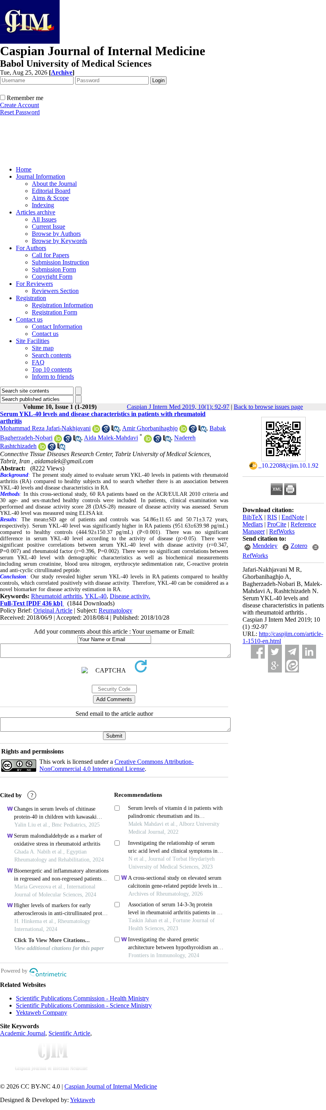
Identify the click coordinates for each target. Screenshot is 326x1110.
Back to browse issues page (268, 406)
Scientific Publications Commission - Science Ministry (84, 1005)
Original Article (52, 610)
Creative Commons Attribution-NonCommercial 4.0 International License (116, 765)
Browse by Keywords (59, 240)
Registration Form (54, 312)
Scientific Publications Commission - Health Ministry (82, 998)
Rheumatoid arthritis (56, 596)
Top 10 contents (52, 369)
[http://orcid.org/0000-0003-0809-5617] (58, 440)
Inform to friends (53, 376)
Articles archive (35, 212)
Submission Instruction (60, 262)
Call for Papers (50, 255)
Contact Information (57, 326)
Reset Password (20, 112)
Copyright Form (52, 276)
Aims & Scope (50, 198)
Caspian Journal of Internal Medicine (110, 1086)
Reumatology (115, 610)
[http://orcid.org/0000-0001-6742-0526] (183, 430)
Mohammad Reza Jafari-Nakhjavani (45, 428)
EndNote (292, 517)
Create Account (19, 105)
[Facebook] (258, 652)
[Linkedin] (309, 652)
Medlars (253, 524)
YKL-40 (96, 596)
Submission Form (54, 269)
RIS (272, 517)
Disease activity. (130, 596)
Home (23, 169)
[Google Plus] (275, 666)
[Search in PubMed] (115, 430)
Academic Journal (22, 1033)
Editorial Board (51, 190)
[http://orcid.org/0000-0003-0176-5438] (148, 440)
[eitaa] (292, 666)
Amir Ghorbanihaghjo (150, 428)
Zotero (299, 545)
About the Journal (54, 183)
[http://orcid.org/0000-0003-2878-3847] (42, 448)
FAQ (38, 362)
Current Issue (48, 226)
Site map (43, 348)
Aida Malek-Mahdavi (111, 438)
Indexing (43, 205)
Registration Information (62, 305)
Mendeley (264, 545)
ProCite (276, 524)
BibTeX (253, 517)
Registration (31, 298)
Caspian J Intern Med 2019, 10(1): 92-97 (178, 406)
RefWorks (282, 531)
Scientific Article (69, 1033)
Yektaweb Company (41, 1012)
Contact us (29, 319)
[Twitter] (275, 652)
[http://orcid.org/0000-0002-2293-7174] (96, 430)
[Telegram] (292, 652)
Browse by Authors (56, 233)
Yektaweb (82, 1100)
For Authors (31, 248)
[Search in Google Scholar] (106, 430)
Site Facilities (32, 340)
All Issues (44, 219)
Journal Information (40, 176)
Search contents (51, 355)
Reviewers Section (55, 290)
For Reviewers (34, 283)
